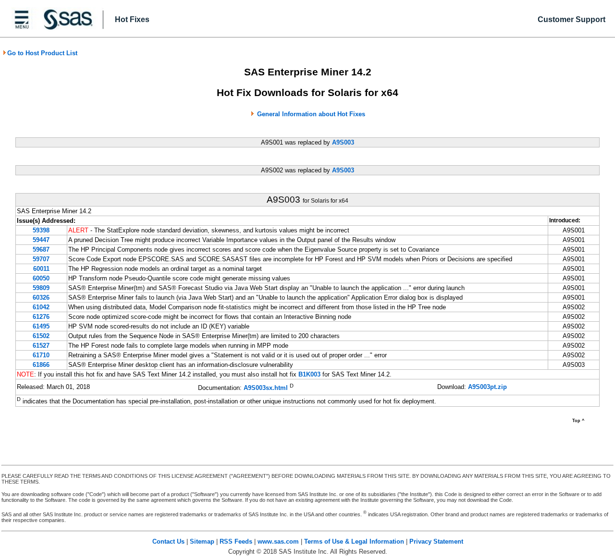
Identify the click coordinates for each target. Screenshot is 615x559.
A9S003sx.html (266, 387)
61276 (41, 316)
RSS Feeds (236, 541)
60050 (41, 278)
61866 (41, 364)
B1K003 (309, 374)
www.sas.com (278, 541)
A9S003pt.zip (487, 386)
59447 (41, 239)
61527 (41, 345)
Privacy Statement (436, 541)
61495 (41, 326)
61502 (41, 336)
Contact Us (168, 541)
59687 (41, 249)
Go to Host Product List (42, 53)
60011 (41, 268)
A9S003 (343, 142)
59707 (41, 259)
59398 (41, 230)
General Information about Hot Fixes (311, 114)
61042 (41, 307)
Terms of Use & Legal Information (354, 541)
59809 (41, 288)
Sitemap (202, 541)
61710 (41, 355)
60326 (41, 297)
